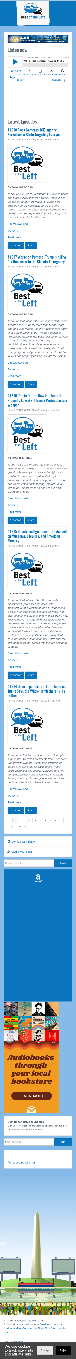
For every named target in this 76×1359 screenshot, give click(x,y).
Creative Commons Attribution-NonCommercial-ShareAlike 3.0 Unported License (35, 1328)
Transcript (13, 230)
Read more (14, 237)
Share (30, 245)
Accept (45, 1350)
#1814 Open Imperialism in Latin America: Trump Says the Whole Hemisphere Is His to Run (37, 691)
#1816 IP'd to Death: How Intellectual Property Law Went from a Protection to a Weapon (37, 400)
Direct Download (18, 224)
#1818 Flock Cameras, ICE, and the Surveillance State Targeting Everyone (35, 133)
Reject (64, 1350)
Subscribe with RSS (24, 1162)
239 (19, 826)
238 (11, 826)
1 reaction (15, 245)
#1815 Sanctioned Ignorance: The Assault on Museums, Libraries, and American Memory (37, 536)
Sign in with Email (21, 851)
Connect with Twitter (23, 841)
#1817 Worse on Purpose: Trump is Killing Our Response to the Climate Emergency (37, 260)
